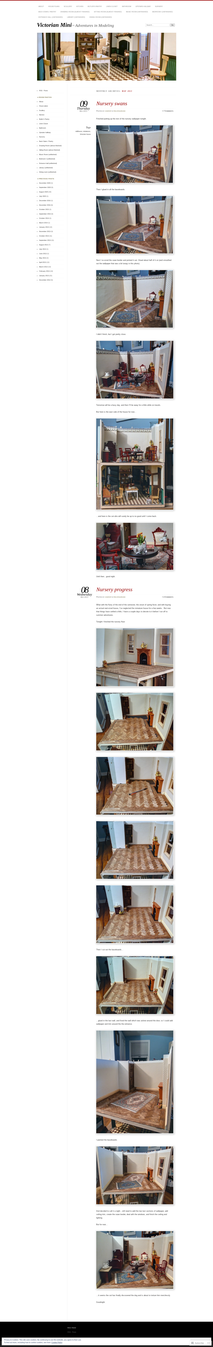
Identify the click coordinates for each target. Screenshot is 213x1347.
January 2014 (44, 227)
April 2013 (42, 262)
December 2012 (44, 280)
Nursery (159, 6)
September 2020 (45, 187)
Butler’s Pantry (95, 6)
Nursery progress (114, 589)
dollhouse (78, 131)
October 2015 (44, 209)
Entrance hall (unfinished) (50, 17)
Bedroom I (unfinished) (162, 12)
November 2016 (44, 205)
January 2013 (44, 275)
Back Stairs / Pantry (47, 12)
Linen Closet (112, 6)
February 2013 (44, 271)
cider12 (108, 111)
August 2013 (43, 245)
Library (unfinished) (76, 17)
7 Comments (168, 111)
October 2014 (44, 218)
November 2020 (44, 183)
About (41, 6)
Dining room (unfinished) (100, 17)
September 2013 (45, 240)
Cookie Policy (56, 1342)
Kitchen (79, 6)
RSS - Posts (43, 90)
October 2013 (44, 236)
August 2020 (43, 192)
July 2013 (42, 249)
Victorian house (85, 134)
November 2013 (44, 231)
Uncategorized (119, 111)
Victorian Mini (54, 25)
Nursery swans (111, 103)
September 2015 (45, 214)
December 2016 (44, 200)
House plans (53, 6)
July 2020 (42, 196)
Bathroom (126, 6)
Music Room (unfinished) (137, 12)
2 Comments (168, 597)
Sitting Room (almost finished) (108, 12)
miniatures (86, 131)
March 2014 (43, 223)
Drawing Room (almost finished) (75, 12)
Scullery (68, 6)
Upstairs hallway (143, 6)
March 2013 (43, 267)
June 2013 (43, 253)
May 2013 (42, 258)
